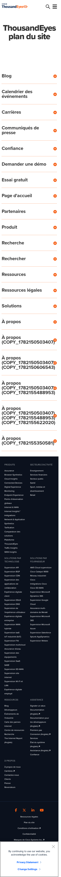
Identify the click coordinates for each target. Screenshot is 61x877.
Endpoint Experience (14, 495)
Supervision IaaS (11, 632)
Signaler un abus (37, 706)
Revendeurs (9, 787)
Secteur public (36, 479)
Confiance (12, 148)
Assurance (9, 470)
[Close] (53, 846)
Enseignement (37, 470)
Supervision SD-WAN (14, 669)
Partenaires (14, 211)
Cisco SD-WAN (37, 588)
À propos (11, 322)
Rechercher (14, 259)
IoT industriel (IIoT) (12, 636)
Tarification (9, 527)
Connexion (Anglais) (39, 734)
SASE (6, 665)
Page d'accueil (17, 196)
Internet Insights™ (12, 511)
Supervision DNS (12, 604)
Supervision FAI (11, 641)
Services (34, 738)
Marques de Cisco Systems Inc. (28, 840)
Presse (7, 783)
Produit (9, 227)
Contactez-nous (11, 775)
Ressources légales (22, 290)
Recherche (13, 243)
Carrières (11, 112)
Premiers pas (36, 730)
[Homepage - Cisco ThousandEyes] (17, 6)
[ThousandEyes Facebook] (16, 810)
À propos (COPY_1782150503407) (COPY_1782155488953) (28, 387)
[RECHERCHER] (47, 6)
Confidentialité (29, 834)
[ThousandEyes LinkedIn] (32, 810)
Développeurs (10, 710)
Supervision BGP (12, 571)
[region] (29, 859)
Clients (7, 779)
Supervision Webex (39, 641)
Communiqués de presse (20, 130)
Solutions (12, 306)
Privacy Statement (27, 862)
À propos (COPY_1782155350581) (28, 440)
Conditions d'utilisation (28, 828)
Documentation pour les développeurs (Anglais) (39, 722)
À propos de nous (12, 767)
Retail (32, 495)
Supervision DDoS (12, 600)
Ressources (14, 274)
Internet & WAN (11, 507)
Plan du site (29, 822)
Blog (7, 76)
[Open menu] (54, 6)
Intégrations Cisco (38, 584)
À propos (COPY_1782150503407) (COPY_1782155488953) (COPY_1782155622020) (28, 415)
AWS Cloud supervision (41, 567)
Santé (32, 483)
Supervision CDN (12, 576)
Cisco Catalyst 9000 (39, 571)
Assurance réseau (12, 649)
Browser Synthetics (13, 475)
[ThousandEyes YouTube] (42, 810)
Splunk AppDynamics (39, 636)
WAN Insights (10, 552)
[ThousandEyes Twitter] (24, 810)
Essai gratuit (15, 180)
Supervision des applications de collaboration (11, 584)
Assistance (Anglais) (39, 750)
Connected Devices (13, 483)
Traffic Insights (11, 548)
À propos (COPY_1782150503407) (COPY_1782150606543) (28, 362)
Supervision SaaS (12, 661)
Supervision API (11, 567)
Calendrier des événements (17, 94)
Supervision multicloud (14, 645)
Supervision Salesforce (40, 632)
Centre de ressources (14, 730)
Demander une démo (24, 164)
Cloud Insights (11, 479)
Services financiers (38, 475)
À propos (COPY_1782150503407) (28, 340)
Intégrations (9, 515)
